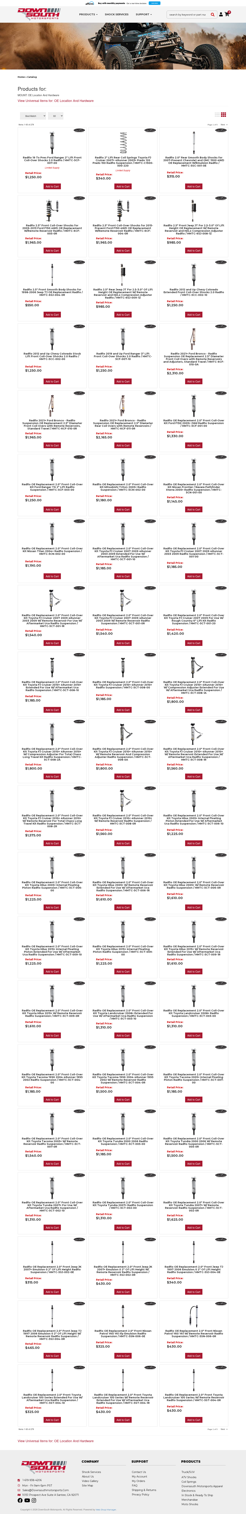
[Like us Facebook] (20, 1501)
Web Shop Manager (106, 1509)
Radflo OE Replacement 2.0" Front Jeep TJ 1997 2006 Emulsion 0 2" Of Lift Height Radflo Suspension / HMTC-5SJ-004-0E (194, 1270)
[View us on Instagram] (34, 1501)
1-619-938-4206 (32, 1480)
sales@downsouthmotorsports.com (46, 1490)
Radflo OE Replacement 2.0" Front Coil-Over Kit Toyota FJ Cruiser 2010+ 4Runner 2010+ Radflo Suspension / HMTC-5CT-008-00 (123, 685)
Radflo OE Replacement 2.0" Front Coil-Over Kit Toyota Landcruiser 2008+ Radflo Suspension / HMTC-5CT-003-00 (193, 1013)
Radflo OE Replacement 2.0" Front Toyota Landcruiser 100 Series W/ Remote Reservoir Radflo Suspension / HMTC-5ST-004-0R (193, 1398)
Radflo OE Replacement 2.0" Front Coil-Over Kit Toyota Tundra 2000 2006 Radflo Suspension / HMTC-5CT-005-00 (123, 1141)
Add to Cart (52, 643)
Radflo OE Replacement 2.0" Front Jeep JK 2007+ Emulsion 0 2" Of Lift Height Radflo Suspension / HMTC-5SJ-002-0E (52, 1270)
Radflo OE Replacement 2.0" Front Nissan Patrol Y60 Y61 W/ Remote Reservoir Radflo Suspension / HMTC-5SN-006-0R (193, 1334)
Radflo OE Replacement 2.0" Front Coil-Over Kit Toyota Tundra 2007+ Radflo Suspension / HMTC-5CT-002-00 (123, 1205)
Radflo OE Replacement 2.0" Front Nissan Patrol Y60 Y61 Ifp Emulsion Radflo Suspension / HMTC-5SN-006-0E (123, 1334)
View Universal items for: (56, 1440)
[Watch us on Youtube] (27, 1501)
